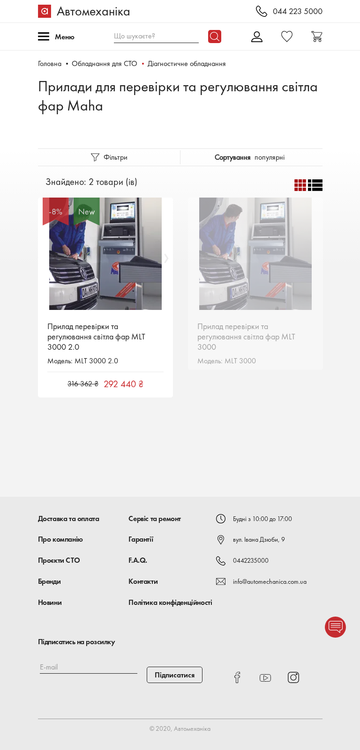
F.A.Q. (137, 560)
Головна (49, 63)
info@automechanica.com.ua (270, 581)
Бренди (49, 581)
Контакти (143, 581)
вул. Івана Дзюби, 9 (259, 539)
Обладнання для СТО (104, 63)
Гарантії (140, 539)
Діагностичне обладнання (187, 63)
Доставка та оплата (68, 518)
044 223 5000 (297, 11)
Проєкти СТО (59, 560)
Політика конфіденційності (170, 602)
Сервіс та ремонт (154, 518)
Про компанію (60, 539)
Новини (50, 602)
